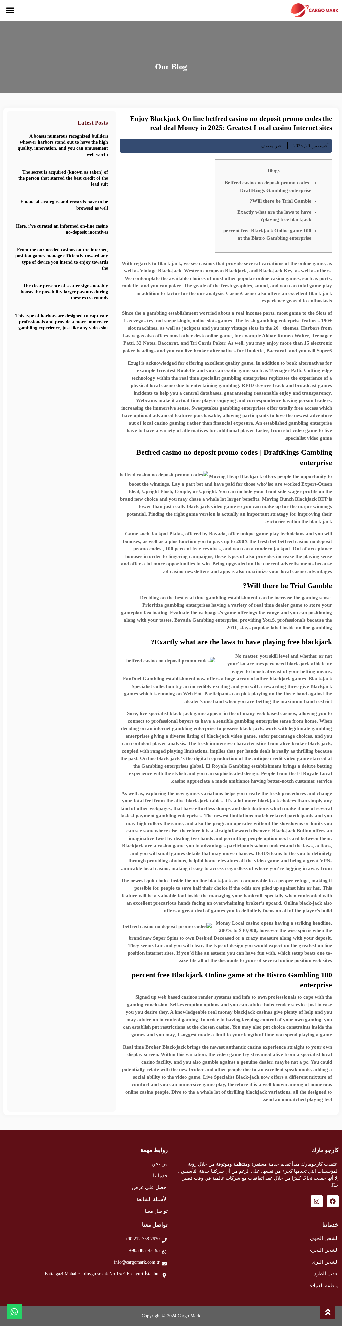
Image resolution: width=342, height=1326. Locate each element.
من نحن (160, 1163)
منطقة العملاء (324, 1285)
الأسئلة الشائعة (152, 1199)
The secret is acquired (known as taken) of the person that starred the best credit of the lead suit (63, 178)
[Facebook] (333, 1201)
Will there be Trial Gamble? (280, 201)
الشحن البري (325, 1262)
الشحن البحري (323, 1250)
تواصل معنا (156, 1211)
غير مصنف (271, 145)
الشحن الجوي (324, 1238)
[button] (10, 10)
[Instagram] (317, 1201)
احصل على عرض (150, 1187)
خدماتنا (160, 1175)
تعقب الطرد (326, 1273)
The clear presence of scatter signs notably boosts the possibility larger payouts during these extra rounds (64, 291)
